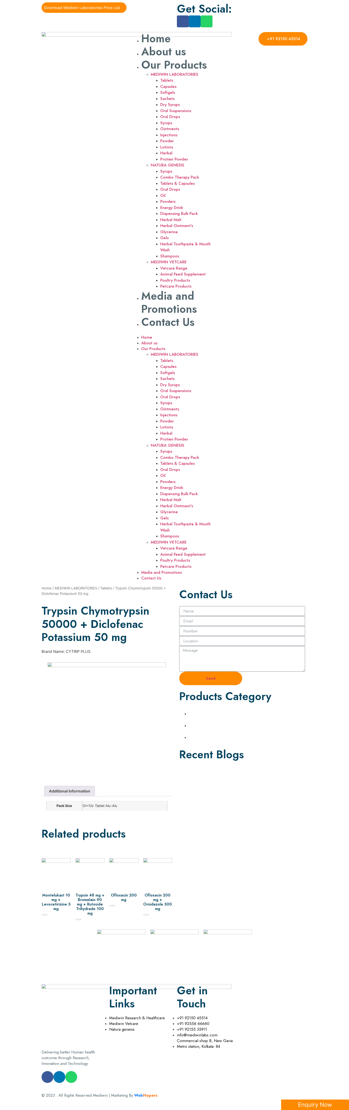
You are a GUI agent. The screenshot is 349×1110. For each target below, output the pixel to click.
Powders (167, 201)
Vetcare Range (173, 268)
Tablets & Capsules (177, 183)
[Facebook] (183, 21)
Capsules (168, 86)
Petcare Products (175, 286)
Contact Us (167, 322)
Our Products (174, 65)
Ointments (169, 129)
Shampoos (169, 256)
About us (163, 51)
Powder (167, 141)
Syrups (166, 123)
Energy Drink (171, 207)
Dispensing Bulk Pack (179, 213)
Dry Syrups (170, 104)
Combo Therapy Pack (179, 177)
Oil (162, 195)
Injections (168, 135)
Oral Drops (170, 116)
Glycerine (169, 232)
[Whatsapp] (206, 21)
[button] (174, 331)
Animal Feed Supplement (183, 274)
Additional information (69, 791)
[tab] (69, 791)
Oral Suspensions (175, 111)
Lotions (166, 147)
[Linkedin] (195, 21)
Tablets (166, 80)
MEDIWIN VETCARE (169, 262)
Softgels (167, 92)
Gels (164, 238)
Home (156, 38)
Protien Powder (174, 159)
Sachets (167, 98)
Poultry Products (175, 280)
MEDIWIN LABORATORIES (174, 74)
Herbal (166, 153)
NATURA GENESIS (167, 165)
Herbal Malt (170, 220)
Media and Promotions (169, 302)
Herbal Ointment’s (176, 225)
